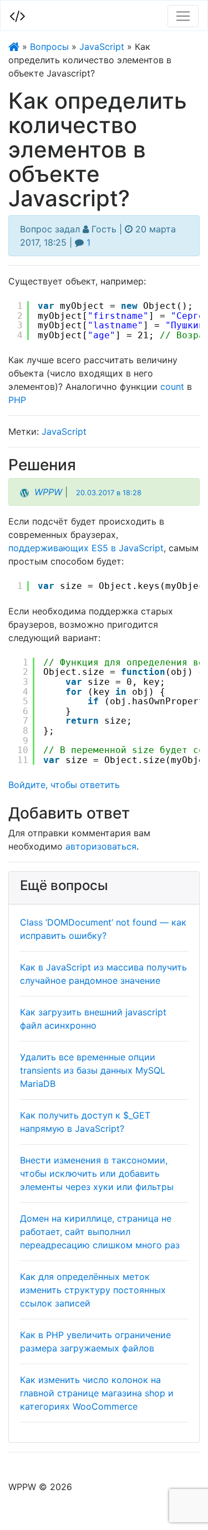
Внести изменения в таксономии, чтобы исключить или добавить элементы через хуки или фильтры (97, 1173)
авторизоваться (100, 846)
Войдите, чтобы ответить (64, 784)
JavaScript (101, 46)
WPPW (48, 491)
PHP (17, 399)
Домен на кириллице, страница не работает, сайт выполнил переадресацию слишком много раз (100, 1232)
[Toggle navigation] (183, 16)
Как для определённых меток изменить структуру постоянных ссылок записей (93, 1290)
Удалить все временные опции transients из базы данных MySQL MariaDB (92, 1070)
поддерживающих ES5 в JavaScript (86, 547)
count (172, 386)
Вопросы (49, 46)
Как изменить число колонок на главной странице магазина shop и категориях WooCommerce (97, 1393)
